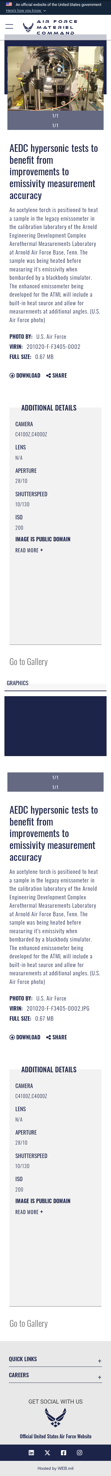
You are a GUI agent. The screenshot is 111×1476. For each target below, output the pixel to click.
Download (27, 375)
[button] (26, 11)
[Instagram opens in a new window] (79, 1452)
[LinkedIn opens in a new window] (31, 1452)
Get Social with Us (55, 1401)
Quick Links (23, 1358)
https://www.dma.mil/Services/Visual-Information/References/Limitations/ (51, 633)
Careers (19, 1374)
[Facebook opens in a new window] (63, 1452)
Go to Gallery (28, 661)
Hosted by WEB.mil (55, 1468)
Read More (27, 550)
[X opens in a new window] (47, 1452)
